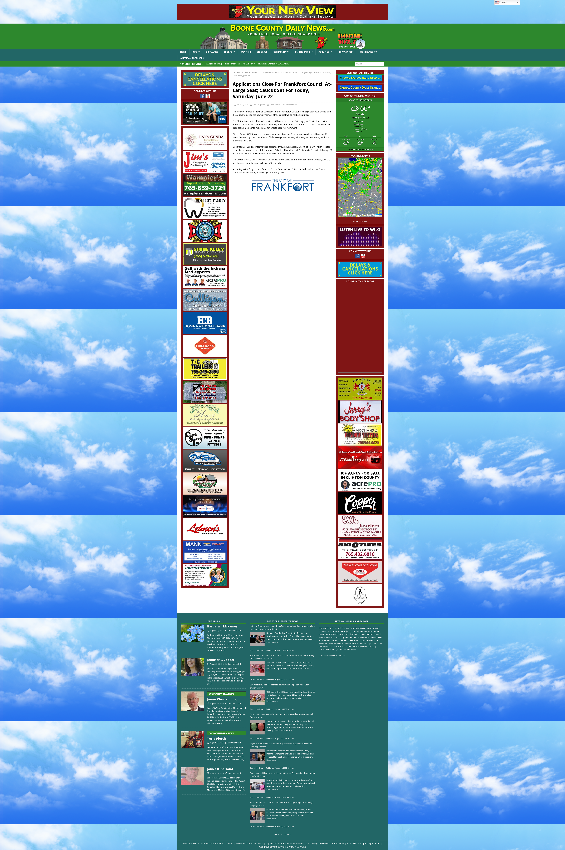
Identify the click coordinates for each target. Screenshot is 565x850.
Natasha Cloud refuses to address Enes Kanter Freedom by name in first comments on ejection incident (282, 627)
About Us (324, 51)
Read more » (272, 642)
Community (279, 51)
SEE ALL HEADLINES (282, 834)
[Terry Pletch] (192, 745)
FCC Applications (372, 843)
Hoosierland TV (368, 51)
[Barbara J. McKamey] (192, 638)
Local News (275, 104)
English (503, 2)
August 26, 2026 (216, 703)
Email (260, 843)
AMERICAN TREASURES (192, 58)
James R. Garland (220, 769)
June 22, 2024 (242, 104)
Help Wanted (345, 51)
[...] (226, 650)
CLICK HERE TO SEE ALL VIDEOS (332, 655)
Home (183, 51)
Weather (246, 51)
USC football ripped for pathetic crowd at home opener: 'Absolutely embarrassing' (279, 686)
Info (194, 51)
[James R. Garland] (192, 778)
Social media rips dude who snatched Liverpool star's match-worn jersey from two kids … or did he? (282, 657)
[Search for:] (369, 63)
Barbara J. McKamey (222, 626)
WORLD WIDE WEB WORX (293, 846)
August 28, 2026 (216, 630)
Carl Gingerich (258, 104)
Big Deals (262, 51)
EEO (360, 843)
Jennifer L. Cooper (221, 660)
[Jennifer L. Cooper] (192, 671)
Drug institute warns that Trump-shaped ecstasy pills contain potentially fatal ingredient (282, 716)
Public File (351, 843)
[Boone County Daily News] (282, 36)
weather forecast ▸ (360, 149)
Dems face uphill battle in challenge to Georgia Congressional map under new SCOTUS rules (282, 774)
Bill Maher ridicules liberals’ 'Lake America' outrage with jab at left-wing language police (281, 804)
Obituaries (212, 51)
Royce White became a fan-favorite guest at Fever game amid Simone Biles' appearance (281, 745)
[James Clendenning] (192, 707)
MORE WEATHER (360, 221)
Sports (228, 51)
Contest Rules (337, 843)
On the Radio (302, 51)
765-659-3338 (249, 843)
